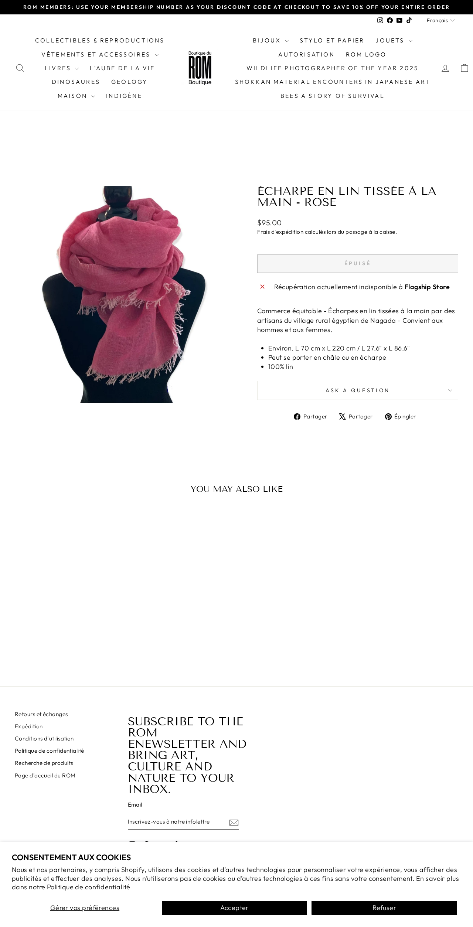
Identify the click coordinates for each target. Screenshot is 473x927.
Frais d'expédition (280, 231)
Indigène (124, 95)
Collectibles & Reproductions (100, 40)
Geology (129, 81)
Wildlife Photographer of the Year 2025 (332, 68)
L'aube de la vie (122, 68)
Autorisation (306, 54)
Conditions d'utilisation (44, 738)
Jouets (390, 40)
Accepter (234, 907)
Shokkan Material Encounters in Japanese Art (333, 81)
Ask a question (358, 390)
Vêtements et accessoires (97, 54)
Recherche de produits (44, 762)
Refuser (384, 907)
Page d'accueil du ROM (45, 775)
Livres (59, 68)
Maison (73, 95)
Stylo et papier (332, 40)
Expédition (29, 726)
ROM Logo (366, 54)
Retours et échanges (41, 714)
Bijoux (268, 40)
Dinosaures (76, 81)
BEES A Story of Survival (332, 95)
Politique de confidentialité (88, 887)
